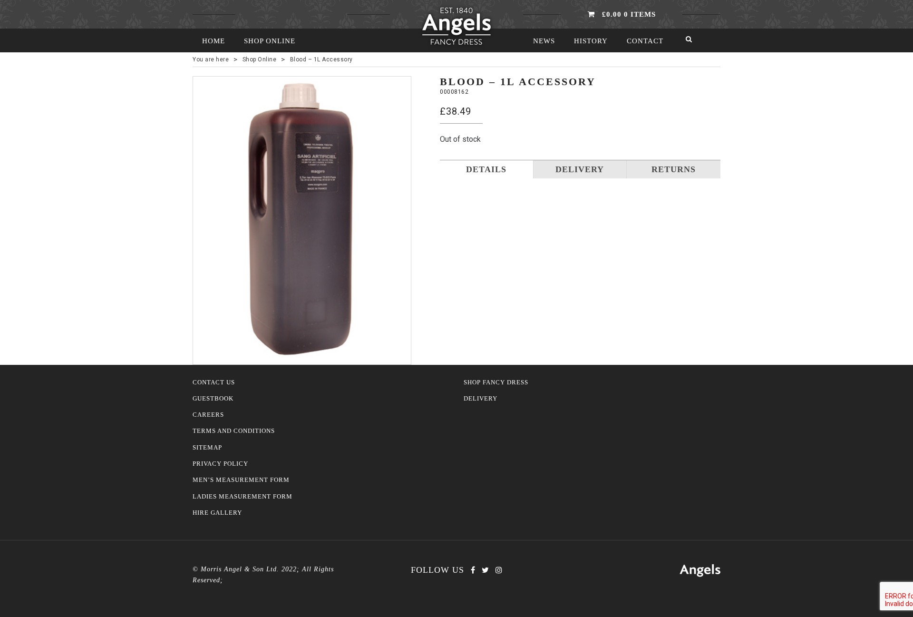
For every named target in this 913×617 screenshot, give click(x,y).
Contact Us (214, 382)
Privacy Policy (220, 463)
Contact (645, 41)
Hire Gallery (217, 512)
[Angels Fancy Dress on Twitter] (485, 570)
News (544, 41)
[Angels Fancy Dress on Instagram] (498, 570)
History (591, 41)
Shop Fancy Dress (496, 382)
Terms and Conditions (234, 431)
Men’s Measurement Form (241, 480)
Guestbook (213, 398)
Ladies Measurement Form (242, 496)
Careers (208, 414)
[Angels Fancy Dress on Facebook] (473, 570)
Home (213, 41)
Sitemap (207, 447)
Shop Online (269, 41)
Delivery (480, 398)
